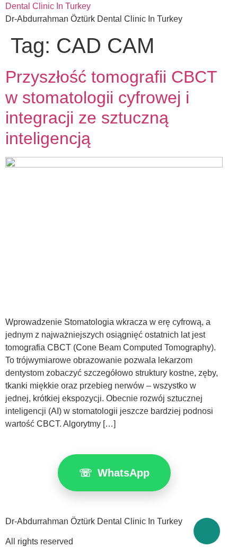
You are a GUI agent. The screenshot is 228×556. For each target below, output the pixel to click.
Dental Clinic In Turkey (48, 6)
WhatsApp (114, 473)
